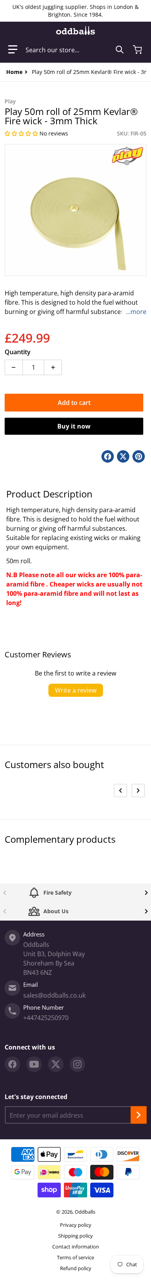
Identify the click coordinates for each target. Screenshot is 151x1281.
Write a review (75, 690)
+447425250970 (46, 1017)
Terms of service (75, 1257)
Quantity (18, 352)
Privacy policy (75, 1224)
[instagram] (77, 1064)
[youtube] (34, 1064)
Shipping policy (75, 1235)
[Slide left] (120, 790)
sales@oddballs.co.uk (54, 995)
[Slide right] (138, 790)
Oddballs (85, 1211)
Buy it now (74, 426)
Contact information (75, 1246)
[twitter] (55, 1064)
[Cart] (138, 49)
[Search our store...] (119, 49)
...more (136, 311)
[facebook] (12, 1064)
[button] (13, 49)
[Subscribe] (138, 1115)
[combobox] (75, 49)
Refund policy (75, 1268)
